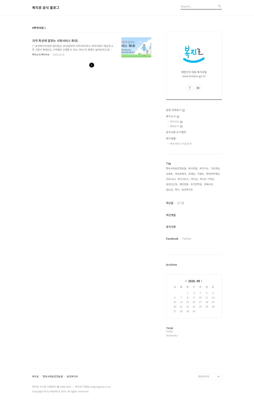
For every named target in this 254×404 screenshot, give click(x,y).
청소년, (169, 189)
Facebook (172, 238)
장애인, (192, 174)
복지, (177, 189)
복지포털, (193, 168)
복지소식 (171, 116)
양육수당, (209, 184)
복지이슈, (204, 168)
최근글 (169, 203)
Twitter (186, 238)
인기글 (180, 203)
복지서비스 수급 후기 (181, 143)
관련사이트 (203, 376)
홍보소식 (175, 126)
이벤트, (201, 174)
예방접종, (184, 184)
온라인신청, (172, 184)
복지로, (194, 179)
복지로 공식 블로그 (45, 8)
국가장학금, (196, 184)
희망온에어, (181, 174)
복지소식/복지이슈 (40, 54)
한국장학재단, (213, 174)
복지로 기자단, (207, 179)
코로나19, (171, 179)
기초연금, (215, 168)
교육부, (169, 174)
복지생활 (171, 138)
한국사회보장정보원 (53, 376)
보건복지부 (72, 376)
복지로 (35, 376)
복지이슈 (175, 121)
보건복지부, (188, 189)
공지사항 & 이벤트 (176, 132)
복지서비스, (183, 179)
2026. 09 (194, 281)
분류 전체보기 (174, 110)
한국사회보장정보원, (176, 168)
